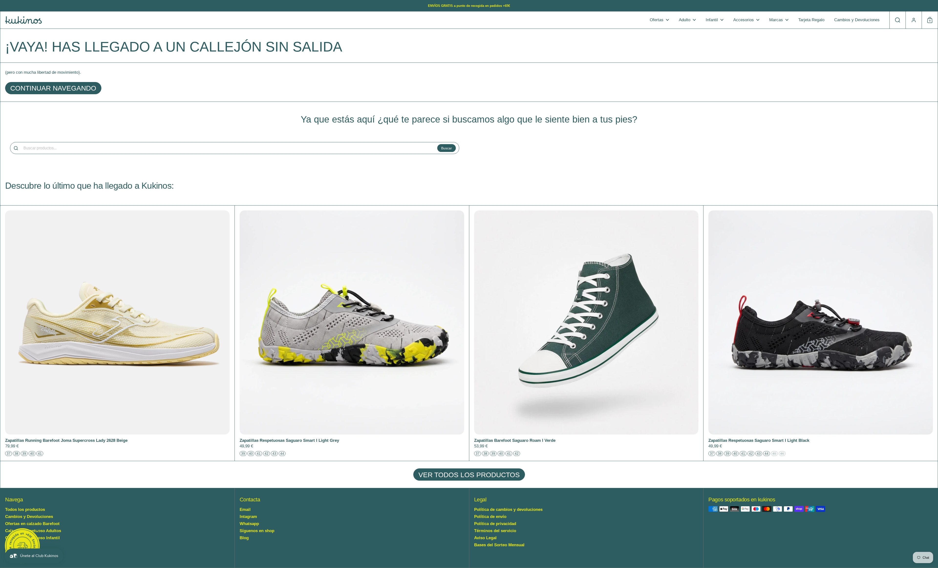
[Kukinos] (23, 20)
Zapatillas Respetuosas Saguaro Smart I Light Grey (352, 333)
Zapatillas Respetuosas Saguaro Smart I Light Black (821, 333)
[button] (897, 20)
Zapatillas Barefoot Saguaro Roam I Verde (586, 333)
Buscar (446, 148)
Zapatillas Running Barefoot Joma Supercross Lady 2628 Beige (117, 333)
